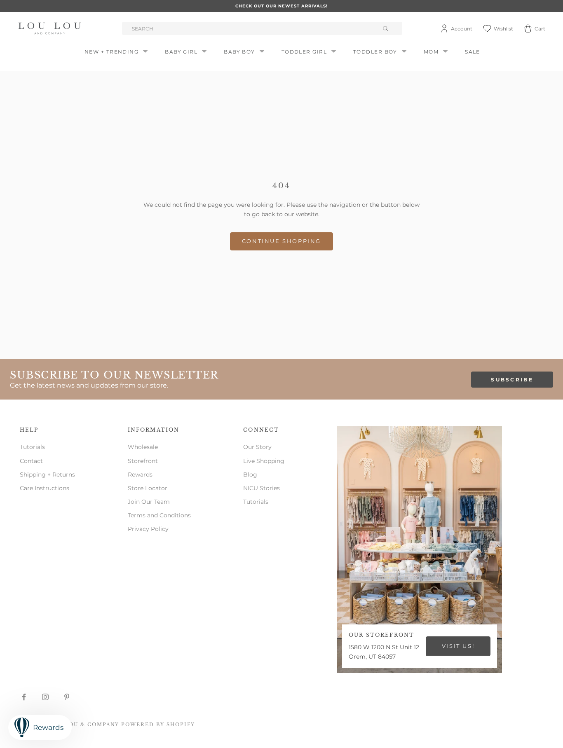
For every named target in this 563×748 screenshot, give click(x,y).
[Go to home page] (51, 28)
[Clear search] (386, 28)
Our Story (257, 447)
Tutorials (32, 447)
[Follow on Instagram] (45, 697)
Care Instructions (44, 488)
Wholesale (143, 447)
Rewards (140, 474)
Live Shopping (263, 461)
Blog (250, 474)
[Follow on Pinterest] (67, 697)
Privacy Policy (148, 529)
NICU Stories (261, 488)
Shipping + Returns (47, 474)
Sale (472, 52)
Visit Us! (458, 646)
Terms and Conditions (159, 515)
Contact (31, 461)
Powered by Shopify (158, 724)
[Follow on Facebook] (24, 697)
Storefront (143, 461)
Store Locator (147, 488)
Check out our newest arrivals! (281, 6)
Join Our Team (149, 501)
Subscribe (512, 379)
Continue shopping (281, 241)
